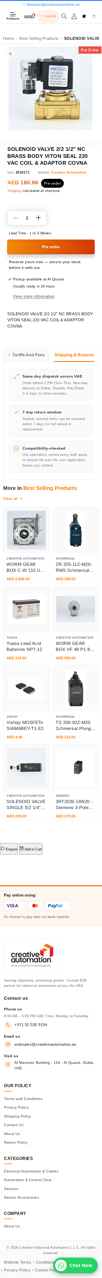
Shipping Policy (17, 1116)
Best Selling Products (39, 38)
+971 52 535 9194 (30, 1024)
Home (8, 38)
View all (10, 498)
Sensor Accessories (21, 1197)
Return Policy (16, 1142)
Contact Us (14, 1125)
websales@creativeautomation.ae (45, 1044)
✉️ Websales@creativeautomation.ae (51, 4)
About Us (12, 1134)
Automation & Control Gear (28, 1180)
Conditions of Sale (52, 1262)
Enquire (11, 849)
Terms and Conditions (23, 1099)
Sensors (11, 1189)
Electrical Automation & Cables (31, 1171)
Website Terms (17, 1262)
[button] (64, 16)
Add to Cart (33, 849)
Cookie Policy (47, 1270)
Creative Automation (69, 172)
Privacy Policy (16, 1107)
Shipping (14, 191)
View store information (34, 296)
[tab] (26, 355)
